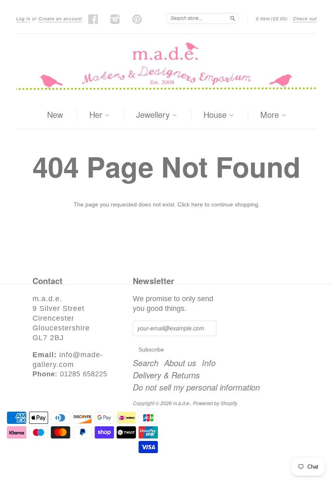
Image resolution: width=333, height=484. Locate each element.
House (216, 115)
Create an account (60, 18)
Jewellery (154, 115)
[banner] (166, 67)
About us (180, 363)
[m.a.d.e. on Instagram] (115, 19)
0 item (272, 18)
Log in (23, 18)
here (197, 204)
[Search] (232, 18)
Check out (305, 18)
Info (209, 363)
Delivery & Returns (166, 375)
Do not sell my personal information (196, 387)
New (55, 114)
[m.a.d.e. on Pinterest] (137, 19)
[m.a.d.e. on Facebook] (93, 19)
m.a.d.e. (181, 402)
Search (145, 363)
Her (97, 115)
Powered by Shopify (215, 402)
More (270, 115)
